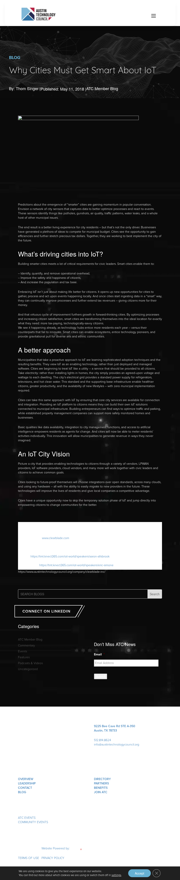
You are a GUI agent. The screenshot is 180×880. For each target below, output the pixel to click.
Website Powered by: (55, 848)
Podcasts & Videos (30, 663)
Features (24, 657)
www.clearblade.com (55, 538)
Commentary (26, 645)
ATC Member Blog (102, 88)
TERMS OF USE (28, 858)
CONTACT (25, 788)
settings (116, 875)
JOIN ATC (100, 792)
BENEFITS (101, 788)
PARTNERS (101, 783)
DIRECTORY (102, 779)
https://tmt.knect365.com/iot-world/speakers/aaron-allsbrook (70, 556)
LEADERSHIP (27, 783)
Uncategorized (28, 669)
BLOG (22, 792)
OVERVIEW (25, 779)
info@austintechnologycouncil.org (116, 744)
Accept (139, 873)
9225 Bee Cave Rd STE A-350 (114, 726)
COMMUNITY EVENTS (33, 822)
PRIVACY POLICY (52, 858)
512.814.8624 (102, 740)
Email (99, 655)
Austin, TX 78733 (105, 730)
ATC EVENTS (27, 817)
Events (22, 651)
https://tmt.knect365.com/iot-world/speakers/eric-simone (76, 565)
